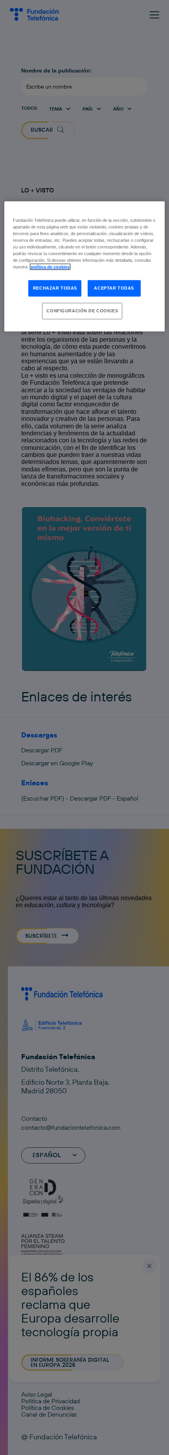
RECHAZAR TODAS (55, 288)
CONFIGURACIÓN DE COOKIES (82, 310)
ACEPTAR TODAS (114, 288)
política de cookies (50, 267)
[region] (84, 266)
